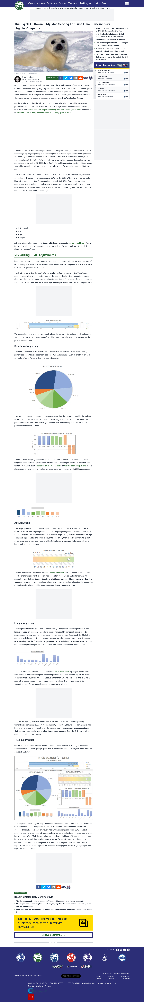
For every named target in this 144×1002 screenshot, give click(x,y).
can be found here (76, 243)
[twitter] (65, 78)
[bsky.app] (70, 78)
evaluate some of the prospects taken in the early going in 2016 (44, 113)
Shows (62, 3)
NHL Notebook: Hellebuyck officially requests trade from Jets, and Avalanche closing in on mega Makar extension (112, 37)
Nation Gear (100, 3)
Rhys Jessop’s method (54, 572)
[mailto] (75, 78)
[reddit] (80, 78)
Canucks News (36, 3)
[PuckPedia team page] (90, 78)
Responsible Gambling (125, 977)
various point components (75, 466)
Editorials (52, 3)
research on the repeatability (49, 466)
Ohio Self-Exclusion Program (39, 986)
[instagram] (121, 950)
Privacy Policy (99, 977)
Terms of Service (111, 977)
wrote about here (61, 671)
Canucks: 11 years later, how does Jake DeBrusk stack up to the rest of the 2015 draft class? (112, 57)
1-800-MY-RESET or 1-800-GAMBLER (64, 983)
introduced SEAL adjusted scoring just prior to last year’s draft (54, 109)
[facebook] (60, 78)
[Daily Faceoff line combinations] (85, 78)
